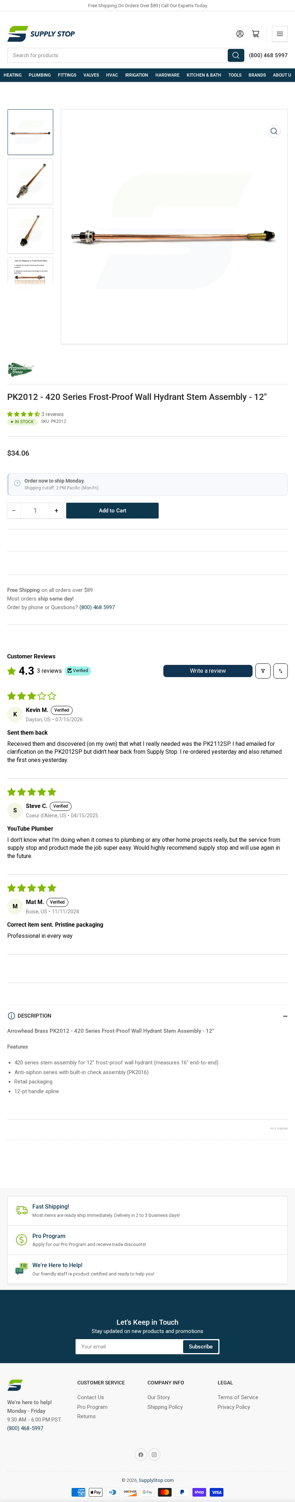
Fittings (67, 75)
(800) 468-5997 (25, 1428)
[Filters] (263, 671)
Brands (257, 75)
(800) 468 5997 (97, 607)
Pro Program (92, 1407)
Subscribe (201, 1346)
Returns (86, 1416)
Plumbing (40, 75)
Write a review (208, 670)
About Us (283, 75)
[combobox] (126, 55)
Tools (234, 75)
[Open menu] (280, 34)
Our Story (159, 1397)
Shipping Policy (165, 1407)
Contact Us (90, 1397)
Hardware (167, 75)
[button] (24, 414)
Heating (13, 75)
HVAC (112, 75)
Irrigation (136, 75)
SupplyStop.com (156, 1480)
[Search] (236, 55)
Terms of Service (238, 1397)
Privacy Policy (234, 1407)
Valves (91, 75)
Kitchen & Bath (204, 75)
